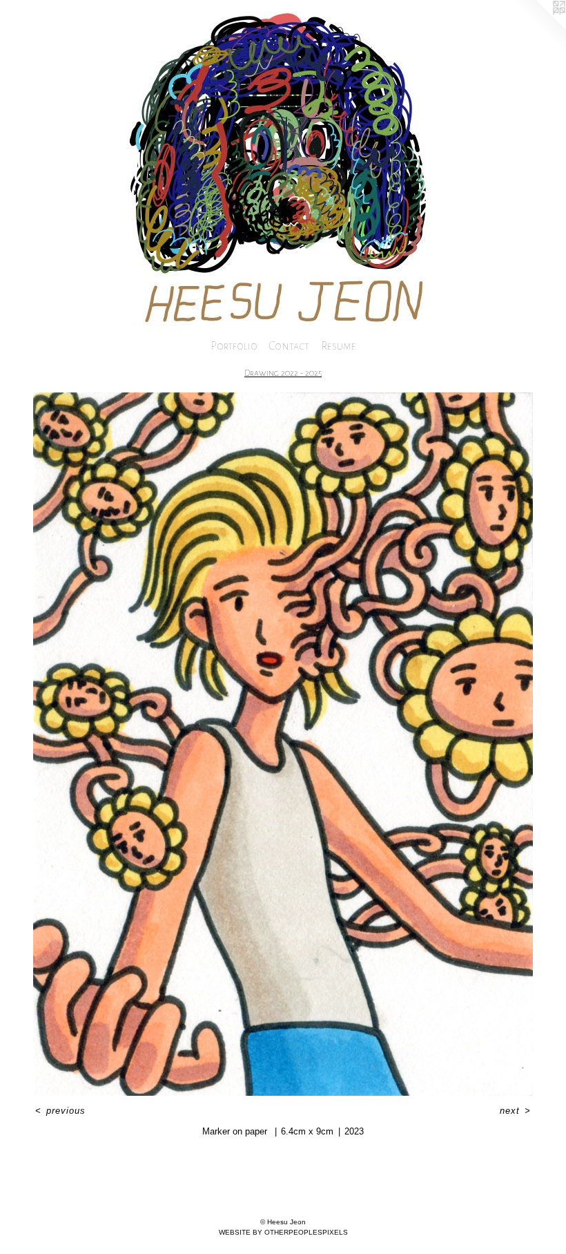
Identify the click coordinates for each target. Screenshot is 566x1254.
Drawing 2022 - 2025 (283, 373)
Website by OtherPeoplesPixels (283, 1232)
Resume (338, 346)
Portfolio (234, 346)
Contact (289, 346)
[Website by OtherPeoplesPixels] (538, 27)
